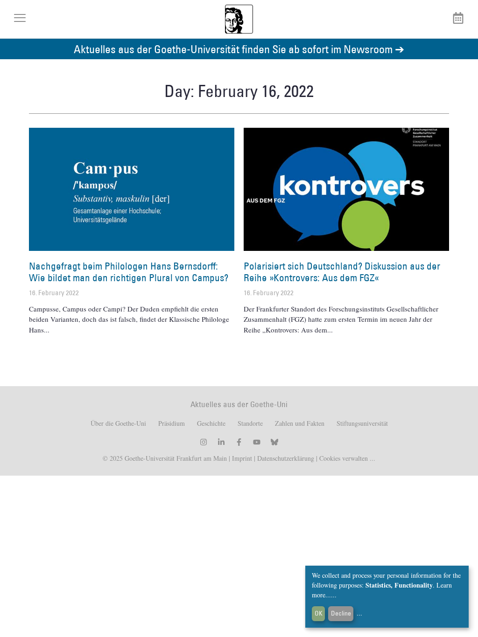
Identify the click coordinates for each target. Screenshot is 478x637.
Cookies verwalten (344, 458)
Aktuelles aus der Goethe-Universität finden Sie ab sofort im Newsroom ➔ (239, 49)
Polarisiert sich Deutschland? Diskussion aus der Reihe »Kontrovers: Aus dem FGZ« (342, 272)
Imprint (241, 458)
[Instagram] (203, 442)
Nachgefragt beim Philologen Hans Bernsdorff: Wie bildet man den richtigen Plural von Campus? (128, 272)
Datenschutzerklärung (285, 458)
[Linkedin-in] (221, 442)
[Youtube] (256, 442)
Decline (341, 613)
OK (319, 613)
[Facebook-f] (239, 442)
